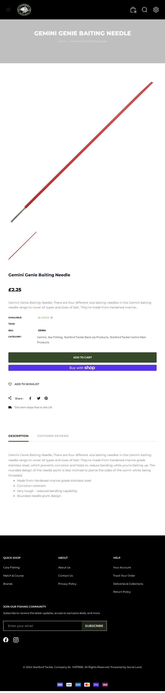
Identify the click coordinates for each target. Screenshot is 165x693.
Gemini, (42, 337)
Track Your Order (124, 575)
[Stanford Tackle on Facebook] (5, 639)
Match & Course (13, 575)
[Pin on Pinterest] (46, 398)
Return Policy (122, 591)
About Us (64, 567)
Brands (7, 583)
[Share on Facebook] (31, 398)
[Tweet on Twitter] (38, 398)
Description (18, 436)
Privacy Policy (67, 583)
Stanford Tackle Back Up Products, (86, 337)
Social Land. (134, 667)
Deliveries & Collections (128, 583)
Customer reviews (53, 436)
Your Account (122, 567)
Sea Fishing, (55, 337)
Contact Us (65, 575)
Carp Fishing (11, 567)
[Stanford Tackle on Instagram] (15, 639)
